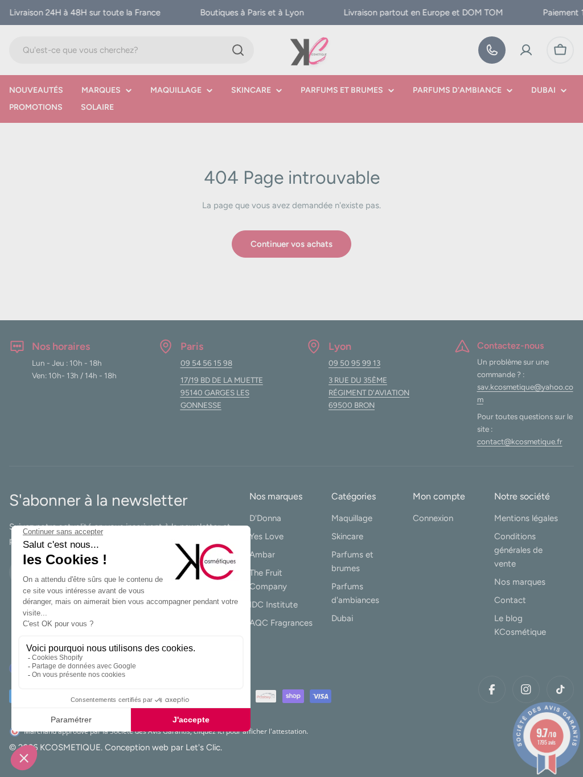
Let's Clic (203, 747)
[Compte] (526, 50)
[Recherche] (238, 50)
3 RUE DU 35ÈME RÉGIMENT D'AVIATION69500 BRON (369, 392)
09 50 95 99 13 (354, 362)
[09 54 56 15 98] (492, 50)
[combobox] (131, 50)
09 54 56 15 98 (206, 362)
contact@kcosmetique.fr (520, 441)
